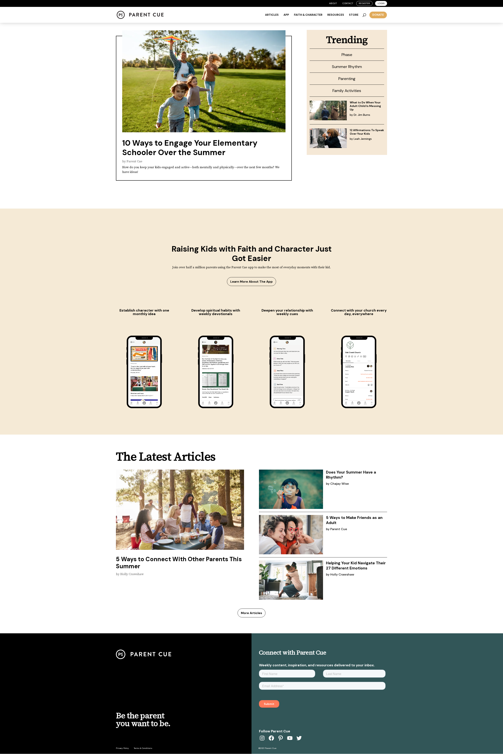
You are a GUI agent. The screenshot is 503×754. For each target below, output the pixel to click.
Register (364, 3)
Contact (347, 3)
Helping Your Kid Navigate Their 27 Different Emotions (356, 565)
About (333, 3)
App (286, 15)
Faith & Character (308, 15)
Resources (335, 15)
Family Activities (346, 90)
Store (353, 15)
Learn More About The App (251, 282)
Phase (346, 54)
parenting (346, 78)
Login (381, 3)
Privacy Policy (122, 748)
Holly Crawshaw (132, 574)
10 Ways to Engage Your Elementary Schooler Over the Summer (189, 147)
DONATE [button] (378, 14)
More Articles (251, 613)
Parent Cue (134, 161)
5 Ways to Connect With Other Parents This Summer (179, 562)
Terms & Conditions (143, 748)
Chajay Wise (339, 484)
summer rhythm (347, 66)
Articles (272, 15)
